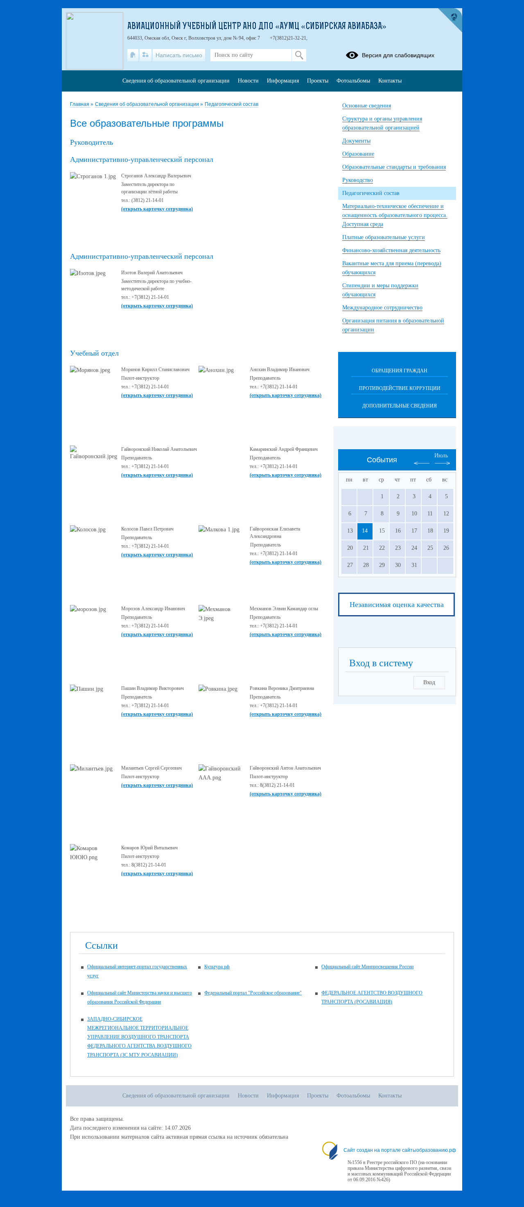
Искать (299, 55)
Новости (248, 81)
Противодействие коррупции (399, 388)
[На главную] (132, 55)
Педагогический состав (231, 104)
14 (365, 531)
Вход (429, 682)
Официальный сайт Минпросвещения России (367, 967)
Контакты (390, 81)
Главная (80, 104)
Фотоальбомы (353, 81)
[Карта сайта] (145, 55)
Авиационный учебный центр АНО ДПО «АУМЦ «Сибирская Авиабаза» (256, 26)
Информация (283, 81)
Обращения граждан (399, 371)
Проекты (317, 81)
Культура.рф (217, 967)
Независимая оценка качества (397, 604)
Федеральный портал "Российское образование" (253, 993)
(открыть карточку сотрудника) (157, 209)
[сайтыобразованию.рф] (450, 20)
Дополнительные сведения (399, 406)
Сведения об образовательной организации (147, 104)
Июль (441, 455)
